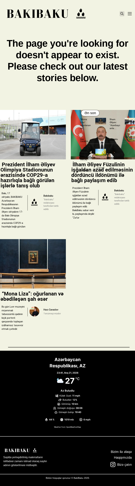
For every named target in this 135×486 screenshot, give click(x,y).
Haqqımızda (123, 457)
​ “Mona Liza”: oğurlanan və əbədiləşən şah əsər (32, 296)
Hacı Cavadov (84, 140)
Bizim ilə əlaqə (121, 452)
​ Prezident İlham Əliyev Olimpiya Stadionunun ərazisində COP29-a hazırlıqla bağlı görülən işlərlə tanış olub (27, 175)
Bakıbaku (114, 139)
